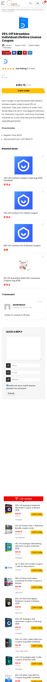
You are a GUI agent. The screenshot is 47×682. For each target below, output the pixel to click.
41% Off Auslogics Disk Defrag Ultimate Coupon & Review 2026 (28, 546)
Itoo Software (20, 538)
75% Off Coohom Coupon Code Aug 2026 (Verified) (23, 179)
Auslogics (18, 520)
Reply (40, 302)
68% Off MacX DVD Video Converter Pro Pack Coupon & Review (28, 580)
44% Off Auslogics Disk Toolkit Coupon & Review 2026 (28, 658)
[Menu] (3, 3)
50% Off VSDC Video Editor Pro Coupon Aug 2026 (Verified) (28, 640)
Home (4, 10)
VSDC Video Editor (21, 651)
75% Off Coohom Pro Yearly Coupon (21, 213)
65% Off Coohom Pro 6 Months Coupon (22, 245)
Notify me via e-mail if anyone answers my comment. (20, 387)
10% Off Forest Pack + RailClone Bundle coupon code (29, 526)
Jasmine (8, 45)
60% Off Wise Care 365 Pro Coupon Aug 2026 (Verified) (27, 676)
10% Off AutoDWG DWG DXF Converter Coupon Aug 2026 (22, 279)
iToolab (17, 570)
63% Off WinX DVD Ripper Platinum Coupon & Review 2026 (27, 601)
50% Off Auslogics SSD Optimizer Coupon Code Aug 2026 (28, 621)
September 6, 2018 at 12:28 (22, 307)
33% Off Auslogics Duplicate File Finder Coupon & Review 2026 (27, 507)
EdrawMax (11, 10)
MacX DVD (18, 593)
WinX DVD (18, 613)
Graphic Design (34, 45)
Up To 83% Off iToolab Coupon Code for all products (29, 565)
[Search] (30, 3)
